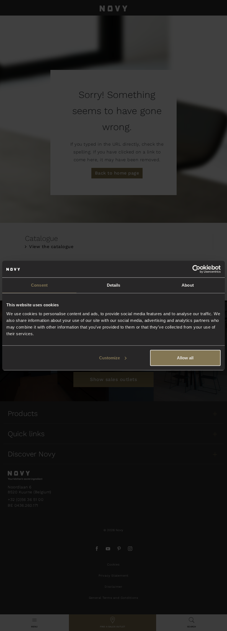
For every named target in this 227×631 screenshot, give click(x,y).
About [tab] (188, 285)
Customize (109, 357)
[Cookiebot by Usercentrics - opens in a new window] (196, 269)
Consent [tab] (39, 285)
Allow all (185, 357)
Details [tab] (113, 285)
